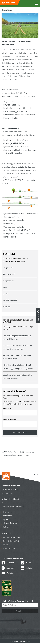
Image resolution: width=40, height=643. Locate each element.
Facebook (10, 562)
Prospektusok (8, 268)
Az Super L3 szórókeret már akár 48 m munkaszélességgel (17, 356)
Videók (5, 294)
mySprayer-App (9, 281)
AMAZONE (5, 452)
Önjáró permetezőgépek (20, 455)
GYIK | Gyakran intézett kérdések (11, 543)
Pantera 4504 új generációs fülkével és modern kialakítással (17, 337)
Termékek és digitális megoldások (22, 452)
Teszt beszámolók (9, 274)
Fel (35, 474)
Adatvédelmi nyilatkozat (7, 517)
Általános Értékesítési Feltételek (10, 525)
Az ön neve (7, 408)
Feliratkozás (20, 611)
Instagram (10, 568)
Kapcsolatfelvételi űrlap (11, 537)
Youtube (9, 573)
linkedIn (29, 568)
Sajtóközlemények (9, 548)
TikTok (28, 562)
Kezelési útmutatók (10, 300)
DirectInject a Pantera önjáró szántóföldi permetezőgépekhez (17, 376)
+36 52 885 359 (13, 499)
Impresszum (7, 512)
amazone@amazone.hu (16, 506)
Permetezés (7, 455)
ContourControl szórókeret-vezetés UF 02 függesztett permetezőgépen (18, 347)
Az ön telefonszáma (10, 419)
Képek (5, 287)
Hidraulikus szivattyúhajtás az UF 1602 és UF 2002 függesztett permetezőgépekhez (18, 366)
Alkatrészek (7, 307)
